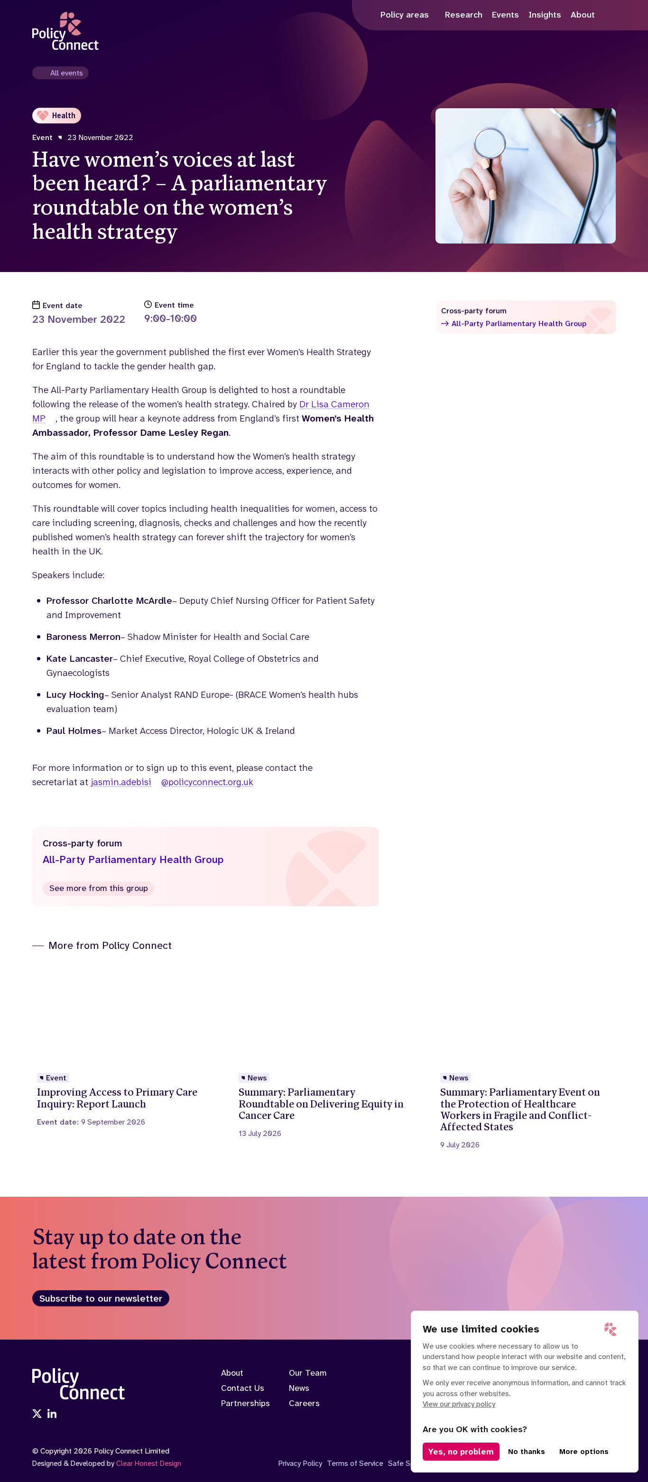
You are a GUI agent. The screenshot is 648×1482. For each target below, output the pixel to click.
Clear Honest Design (148, 1463)
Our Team (308, 1373)
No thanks (526, 1451)
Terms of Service (355, 1463)
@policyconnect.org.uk (207, 782)
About (232, 1373)
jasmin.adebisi (121, 782)
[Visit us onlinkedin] (52, 1414)
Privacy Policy (300, 1463)
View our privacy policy (459, 1404)
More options (584, 1451)
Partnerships (245, 1403)
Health (63, 116)
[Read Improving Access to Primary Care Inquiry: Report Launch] (122, 1045)
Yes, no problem (461, 1451)
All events (66, 73)
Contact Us (242, 1388)
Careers (304, 1403)
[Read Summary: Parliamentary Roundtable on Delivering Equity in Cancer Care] (324, 1051)
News (299, 1388)
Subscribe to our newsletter (100, 1298)
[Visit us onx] (37, 1414)
